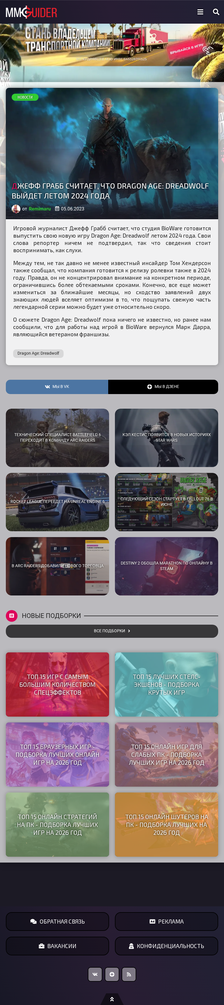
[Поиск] (216, 12)
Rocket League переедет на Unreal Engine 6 (57, 501)
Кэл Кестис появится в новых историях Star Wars (167, 437)
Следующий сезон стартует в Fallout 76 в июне (166, 502)
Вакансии (61, 946)
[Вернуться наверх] (112, 999)
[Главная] (31, 12)
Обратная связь (62, 921)
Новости (25, 97)
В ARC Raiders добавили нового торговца (58, 565)
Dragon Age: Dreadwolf (38, 353)
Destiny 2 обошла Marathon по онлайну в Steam (167, 566)
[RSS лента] (129, 974)
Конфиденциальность (170, 946)
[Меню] (200, 12)
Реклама (171, 921)
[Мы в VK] (95, 974)
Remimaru (40, 209)
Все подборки (109, 630)
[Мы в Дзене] (112, 974)
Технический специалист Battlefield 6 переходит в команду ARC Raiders (57, 437)
